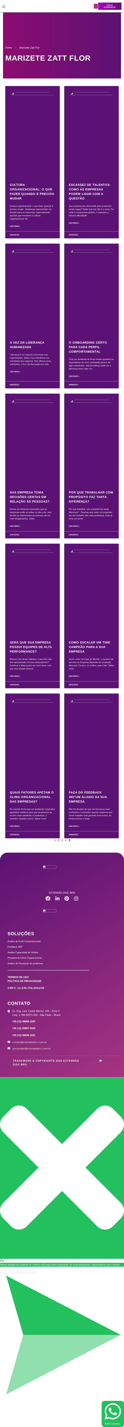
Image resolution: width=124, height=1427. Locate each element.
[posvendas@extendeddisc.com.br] (9, 1048)
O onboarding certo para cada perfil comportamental (88, 347)
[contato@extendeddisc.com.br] (9, 1042)
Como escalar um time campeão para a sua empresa (89, 647)
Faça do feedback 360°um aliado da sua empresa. (88, 797)
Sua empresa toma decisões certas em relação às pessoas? (29, 497)
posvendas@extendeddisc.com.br (31, 1048)
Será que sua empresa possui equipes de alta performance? (31, 647)
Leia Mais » (15, 226)
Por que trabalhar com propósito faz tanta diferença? (91, 497)
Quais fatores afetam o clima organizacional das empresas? (32, 797)
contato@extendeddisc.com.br (29, 1042)
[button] (96, 6)
